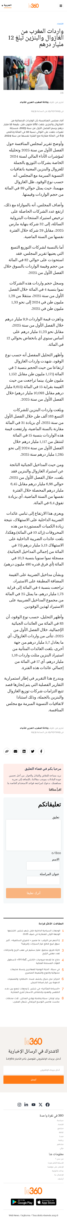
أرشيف (61, 1178)
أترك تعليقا (33, 893)
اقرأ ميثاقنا (55, 789)
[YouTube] (33, 1104)
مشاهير (60, 1144)
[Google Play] (22, 1201)
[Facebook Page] (48, 1104)
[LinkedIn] (26, 1104)
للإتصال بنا (59, 1175)
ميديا (61, 1136)
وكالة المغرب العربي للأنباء (34, 102)
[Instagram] (19, 1104)
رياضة (61, 1140)
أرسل (33, 1079)
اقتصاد (60, 23)
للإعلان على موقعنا (55, 1167)
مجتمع (61, 1128)
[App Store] (46, 1201)
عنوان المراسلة (49, 874)
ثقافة (61, 1132)
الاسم (55, 859)
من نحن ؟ (59, 1159)
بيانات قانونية (58, 1171)
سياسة (60, 1120)
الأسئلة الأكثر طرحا (56, 1163)
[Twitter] (40, 1104)
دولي (62, 1148)
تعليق (55, 817)
